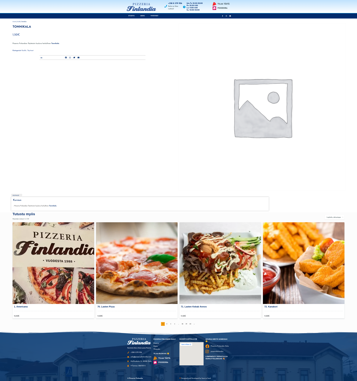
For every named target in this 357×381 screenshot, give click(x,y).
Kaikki (19, 21)
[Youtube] (230, 16)
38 (182, 324)
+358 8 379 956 (175, 3)
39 (186, 324)
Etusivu (131, 16)
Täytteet (30, 50)
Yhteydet (154, 16)
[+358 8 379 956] (165, 6)
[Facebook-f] (222, 16)
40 (190, 324)
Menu (142, 16)
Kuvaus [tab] (16, 195)
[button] (66, 57)
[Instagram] (226, 16)
